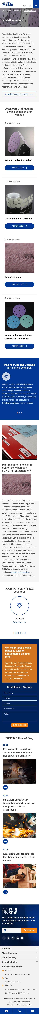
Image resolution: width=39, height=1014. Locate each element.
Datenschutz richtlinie (24, 1005)
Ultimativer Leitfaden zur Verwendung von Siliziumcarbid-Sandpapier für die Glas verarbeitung (19, 805)
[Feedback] (32, 1011)
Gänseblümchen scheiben (18, 218)
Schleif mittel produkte (19, 572)
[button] (17, 412)
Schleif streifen (13, 277)
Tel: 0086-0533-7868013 (12, 980)
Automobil (19, 618)
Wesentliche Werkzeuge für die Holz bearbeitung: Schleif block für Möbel (18, 857)
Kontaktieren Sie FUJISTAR (19, 94)
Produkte (17, 11)
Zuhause (8, 11)
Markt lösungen (9, 953)
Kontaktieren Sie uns (12, 966)
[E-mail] (6, 1011)
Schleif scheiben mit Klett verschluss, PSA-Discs (18, 337)
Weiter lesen (19, 168)
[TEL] (19, 1011)
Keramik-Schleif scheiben (18, 160)
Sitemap (10, 1005)
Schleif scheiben (30, 11)
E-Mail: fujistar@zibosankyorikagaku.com (17, 972)
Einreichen (29, 930)
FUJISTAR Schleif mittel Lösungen (19, 590)
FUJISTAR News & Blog (19, 738)
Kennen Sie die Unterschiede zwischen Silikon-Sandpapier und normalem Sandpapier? (17, 752)
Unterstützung (9, 957)
